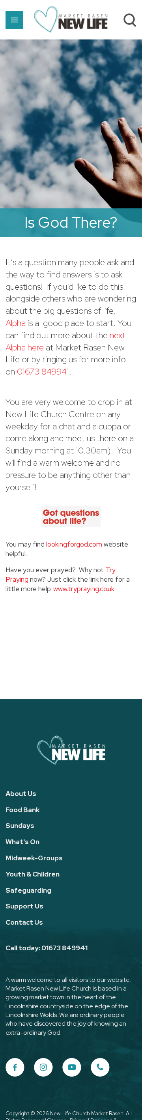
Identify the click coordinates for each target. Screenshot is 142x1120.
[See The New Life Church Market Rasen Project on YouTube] (71, 1067)
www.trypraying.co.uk (83, 588)
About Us (21, 793)
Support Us (24, 906)
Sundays (20, 825)
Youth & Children (33, 874)
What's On (22, 841)
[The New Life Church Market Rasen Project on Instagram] (43, 1067)
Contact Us (24, 922)
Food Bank (23, 809)
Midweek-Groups (34, 858)
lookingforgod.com (74, 544)
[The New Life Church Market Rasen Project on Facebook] (15, 1067)
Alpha (16, 323)
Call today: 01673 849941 (47, 948)
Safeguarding (28, 890)
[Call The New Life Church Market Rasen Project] (100, 1067)
